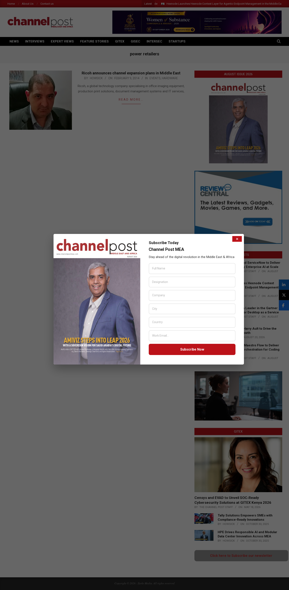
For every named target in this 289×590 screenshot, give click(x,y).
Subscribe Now (192, 349)
